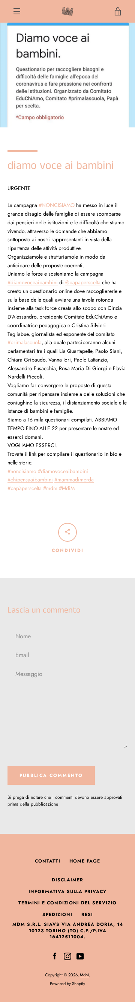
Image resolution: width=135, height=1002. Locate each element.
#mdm (50, 488)
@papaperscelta (82, 282)
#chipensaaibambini (30, 479)
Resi (87, 914)
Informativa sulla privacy (67, 891)
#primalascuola (25, 342)
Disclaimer (67, 879)
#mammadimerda (74, 479)
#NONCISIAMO (57, 205)
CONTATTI (47, 861)
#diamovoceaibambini (33, 282)
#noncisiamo (22, 471)
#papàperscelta (25, 488)
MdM (84, 975)
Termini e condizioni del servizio (67, 902)
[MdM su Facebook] (54, 955)
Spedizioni (57, 914)
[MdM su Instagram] (67, 955)
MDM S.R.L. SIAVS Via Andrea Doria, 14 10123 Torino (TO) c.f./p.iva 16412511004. (67, 930)
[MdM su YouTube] (80, 955)
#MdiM (67, 488)
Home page (84, 861)
